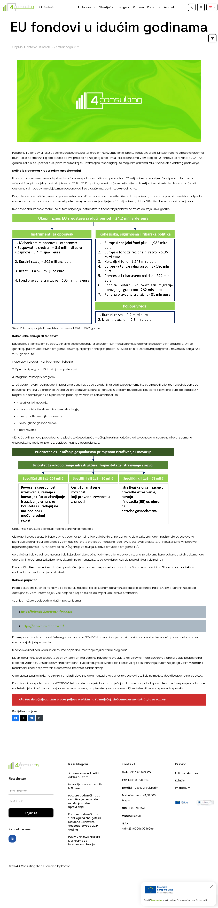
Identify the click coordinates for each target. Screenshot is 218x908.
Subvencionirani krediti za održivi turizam (85, 775)
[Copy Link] (39, 718)
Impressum (182, 788)
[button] (212, 38)
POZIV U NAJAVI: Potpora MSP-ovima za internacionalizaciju (84, 840)
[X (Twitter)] (23, 718)
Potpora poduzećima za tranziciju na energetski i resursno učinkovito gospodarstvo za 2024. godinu (84, 821)
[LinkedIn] (31, 718)
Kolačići (180, 780)
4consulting (156, 900)
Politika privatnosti (187, 773)
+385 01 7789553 (139, 780)
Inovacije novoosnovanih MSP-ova (85, 786)
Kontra (65, 866)
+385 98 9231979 (140, 772)
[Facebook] (15, 718)
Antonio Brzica (36, 47)
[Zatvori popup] (212, 886)
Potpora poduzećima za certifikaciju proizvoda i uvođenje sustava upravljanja (84, 801)
